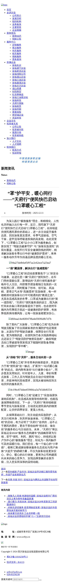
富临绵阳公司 (19, 74)
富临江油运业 (19, 80)
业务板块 (16, 24)
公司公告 (16, 126)
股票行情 (16, 132)
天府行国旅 (17, 103)
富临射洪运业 (19, 71)
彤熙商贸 (16, 91)
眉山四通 (16, 88)
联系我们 (11, 147)
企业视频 (16, 30)
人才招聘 (16, 144)
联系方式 (16, 150)
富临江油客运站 (20, 97)
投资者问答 (17, 129)
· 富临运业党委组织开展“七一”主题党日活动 (28, 516)
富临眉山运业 (19, 77)
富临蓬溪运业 (19, 83)
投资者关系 (12, 123)
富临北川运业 (19, 85)
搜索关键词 (6, 579)
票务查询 (16, 59)
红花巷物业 (17, 94)
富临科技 (16, 100)
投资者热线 (17, 135)
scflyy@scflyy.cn (14, 572)
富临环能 (16, 109)
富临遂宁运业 (19, 68)
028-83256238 (13, 574)
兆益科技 (16, 118)
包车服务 (16, 50)
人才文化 (16, 141)
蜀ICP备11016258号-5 (17, 557)
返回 (3, 469)
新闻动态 (16, 36)
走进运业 (11, 12)
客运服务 (16, 47)
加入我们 (11, 138)
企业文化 (11, 121)
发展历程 (16, 18)
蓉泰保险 (16, 112)
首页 (9, 9)
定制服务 (16, 45)
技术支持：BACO (15, 562)
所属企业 (11, 62)
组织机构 (16, 21)
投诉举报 (16, 153)
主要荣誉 (16, 27)
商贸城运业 (17, 115)
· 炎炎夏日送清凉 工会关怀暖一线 (23, 513)
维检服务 (16, 56)
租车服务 (16, 53)
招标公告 (16, 39)
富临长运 (16, 65)
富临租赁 (16, 106)
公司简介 (16, 15)
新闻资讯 (11, 33)
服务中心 (11, 42)
